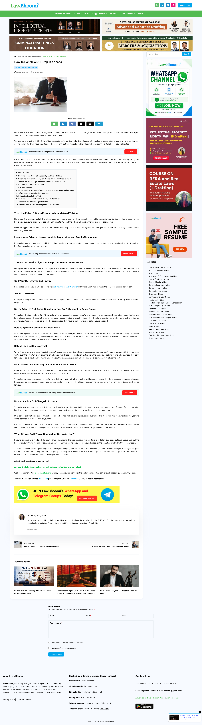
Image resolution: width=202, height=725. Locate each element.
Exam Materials (127, 14)
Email (88, 616)
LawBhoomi (8, 683)
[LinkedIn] (168, 5)
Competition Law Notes (158, 282)
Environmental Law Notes (159, 297)
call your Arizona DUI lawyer (65, 287)
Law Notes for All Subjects (160, 267)
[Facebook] (72, 124)
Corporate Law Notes (158, 291)
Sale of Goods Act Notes (159, 329)
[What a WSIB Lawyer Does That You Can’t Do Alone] (119, 576)
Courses (87, 14)
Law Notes (113, 14)
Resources (141, 14)
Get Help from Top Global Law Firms (26, 67)
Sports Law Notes (156, 332)
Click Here (43, 479)
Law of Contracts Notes (159, 279)
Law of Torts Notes (157, 323)
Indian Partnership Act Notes (161, 315)
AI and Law (153, 273)
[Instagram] (173, 5)
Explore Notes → (129, 253)
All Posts (58, 14)
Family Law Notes (156, 300)
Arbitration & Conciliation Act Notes (163, 276)
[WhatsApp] (157, 5)
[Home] (15, 57)
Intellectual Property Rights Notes (163, 318)
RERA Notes (154, 326)
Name (52, 616)
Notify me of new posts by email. (64, 648)
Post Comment (56, 654)
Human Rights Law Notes (159, 306)
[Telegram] (162, 5)
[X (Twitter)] (81, 124)
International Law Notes (159, 312)
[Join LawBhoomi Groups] (67, 495)
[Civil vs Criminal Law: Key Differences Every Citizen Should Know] (34, 576)
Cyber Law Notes (156, 294)
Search (186, 54)
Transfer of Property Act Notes (162, 335)
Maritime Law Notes (157, 309)
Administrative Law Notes (159, 270)
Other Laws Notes (156, 338)
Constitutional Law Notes (159, 285)
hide (27, 172)
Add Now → (131, 151)
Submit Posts (185, 5)
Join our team (172, 698)
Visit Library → (129, 392)
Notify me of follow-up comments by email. (67, 643)
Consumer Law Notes (158, 288)
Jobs (78, 14)
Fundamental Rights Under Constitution (165, 303)
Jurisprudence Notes (157, 320)
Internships (67, 14)
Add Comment (56, 623)
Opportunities (99, 14)
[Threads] (90, 124)
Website (125, 616)
